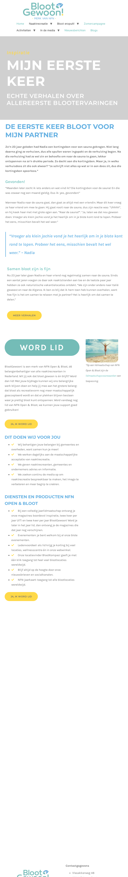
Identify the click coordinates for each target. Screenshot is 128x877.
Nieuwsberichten (75, 30)
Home (20, 23)
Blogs (94, 30)
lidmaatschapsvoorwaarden (101, 375)
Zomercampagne (94, 23)
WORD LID (42, 347)
